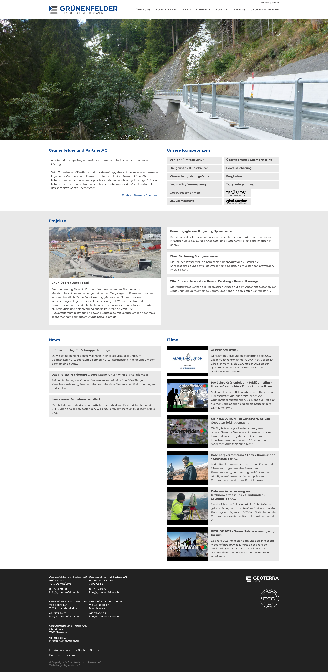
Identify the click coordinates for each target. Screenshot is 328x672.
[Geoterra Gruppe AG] (262, 580)
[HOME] (83, 9)
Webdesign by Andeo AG (64, 665)
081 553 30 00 (58, 589)
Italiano (275, 2)
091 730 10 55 (97, 613)
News (54, 340)
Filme (172, 340)
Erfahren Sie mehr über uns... (140, 195)
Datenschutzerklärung (63, 655)
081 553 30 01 (57, 613)
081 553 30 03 (58, 637)
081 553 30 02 (98, 589)
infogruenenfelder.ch (64, 592)
